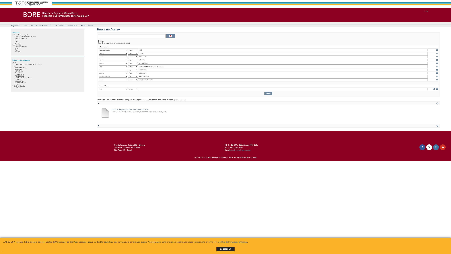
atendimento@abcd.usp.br (240, 150)
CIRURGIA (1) (19, 74)
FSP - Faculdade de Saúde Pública (66, 26)
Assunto (17, 43)
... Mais (17, 84)
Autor (16, 40)
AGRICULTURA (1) (21, 67)
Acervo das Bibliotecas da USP (41, 26)
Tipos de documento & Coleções (25, 36)
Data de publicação (21, 38)
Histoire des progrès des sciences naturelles (130, 109)
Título (16, 41)
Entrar (426, 11)
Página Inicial (15, 26)
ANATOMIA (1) (19, 69)
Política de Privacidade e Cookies (233, 242)
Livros (25, 26)
